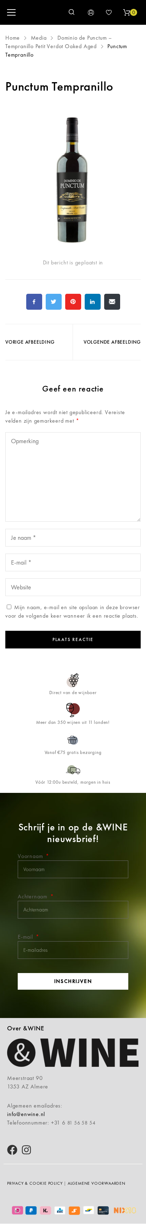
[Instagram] (26, 1150)
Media (39, 37)
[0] (126, 12)
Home (13, 37)
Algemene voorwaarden (96, 1183)
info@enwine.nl (26, 1114)
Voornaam (31, 856)
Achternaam (33, 896)
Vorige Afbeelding (30, 342)
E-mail (26, 936)
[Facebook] (12, 1150)
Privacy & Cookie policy (34, 1183)
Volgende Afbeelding (112, 342)
